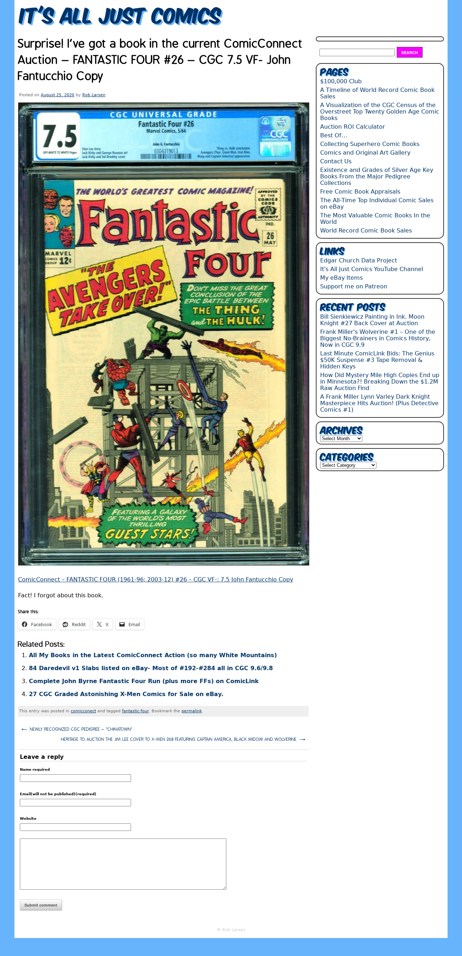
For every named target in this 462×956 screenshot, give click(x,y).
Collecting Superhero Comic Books (369, 144)
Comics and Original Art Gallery (365, 152)
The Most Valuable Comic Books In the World (375, 218)
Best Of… (333, 135)
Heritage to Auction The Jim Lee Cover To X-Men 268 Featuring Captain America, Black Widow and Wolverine (184, 738)
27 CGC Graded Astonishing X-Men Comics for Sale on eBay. (126, 694)
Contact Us (336, 161)
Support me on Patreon (353, 286)
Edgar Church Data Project (358, 260)
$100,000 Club (341, 81)
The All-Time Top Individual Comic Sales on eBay (376, 203)
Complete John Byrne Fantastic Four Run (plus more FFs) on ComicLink (144, 681)
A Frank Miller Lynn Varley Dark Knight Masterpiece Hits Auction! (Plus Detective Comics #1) (379, 403)
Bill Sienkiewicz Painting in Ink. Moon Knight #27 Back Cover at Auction (372, 320)
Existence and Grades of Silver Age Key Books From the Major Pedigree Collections (376, 176)
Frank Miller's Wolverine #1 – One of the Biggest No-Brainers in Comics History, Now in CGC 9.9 (377, 338)
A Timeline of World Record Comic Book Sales (377, 93)
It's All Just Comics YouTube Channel (371, 269)
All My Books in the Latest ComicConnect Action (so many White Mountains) (153, 655)
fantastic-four (135, 711)
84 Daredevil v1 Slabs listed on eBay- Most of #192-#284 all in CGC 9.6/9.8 (151, 668)
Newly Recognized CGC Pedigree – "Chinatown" (76, 728)
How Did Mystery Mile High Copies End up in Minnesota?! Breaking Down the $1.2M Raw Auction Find (379, 381)
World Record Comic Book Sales (366, 230)
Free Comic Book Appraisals (360, 191)
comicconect (83, 711)
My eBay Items (341, 277)
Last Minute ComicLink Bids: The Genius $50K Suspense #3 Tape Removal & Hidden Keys (377, 360)
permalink (192, 711)
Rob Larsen (93, 95)
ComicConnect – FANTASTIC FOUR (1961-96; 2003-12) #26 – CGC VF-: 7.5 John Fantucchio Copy (155, 579)
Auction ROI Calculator (352, 126)
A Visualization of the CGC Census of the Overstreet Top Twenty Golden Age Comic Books (379, 111)
